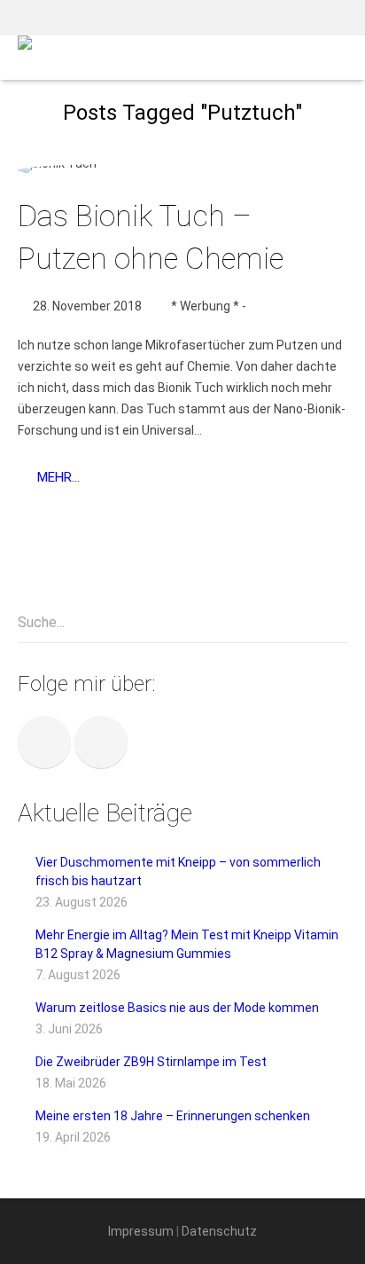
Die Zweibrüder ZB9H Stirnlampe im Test (151, 1062)
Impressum (141, 1231)
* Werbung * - (208, 306)
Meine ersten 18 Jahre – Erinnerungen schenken (172, 1116)
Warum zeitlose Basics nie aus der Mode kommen (177, 1008)
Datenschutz (219, 1231)
